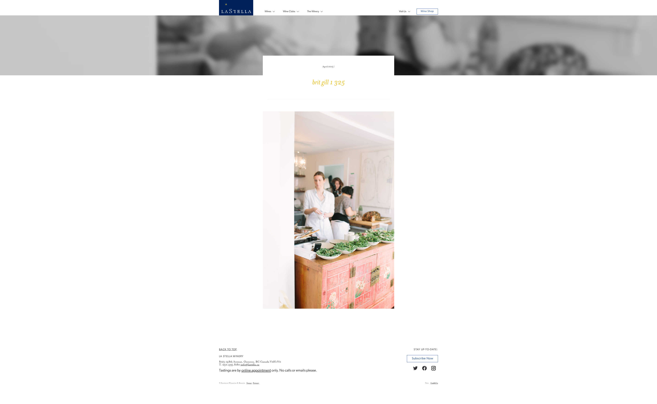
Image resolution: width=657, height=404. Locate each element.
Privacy (256, 383)
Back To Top (228, 349)
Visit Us (402, 11)
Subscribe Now (422, 358)
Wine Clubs (289, 11)
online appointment (256, 370)
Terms (249, 383)
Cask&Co (434, 383)
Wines (268, 11)
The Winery (313, 11)
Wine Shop (427, 11)
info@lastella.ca (250, 364)
